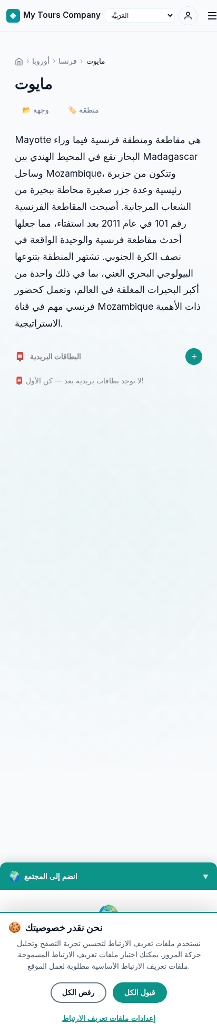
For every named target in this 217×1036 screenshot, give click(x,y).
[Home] (19, 61)
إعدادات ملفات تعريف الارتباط (108, 1018)
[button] (108, 876)
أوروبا (41, 60)
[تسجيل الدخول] (188, 15)
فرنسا (67, 60)
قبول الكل (139, 993)
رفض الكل (78, 993)
